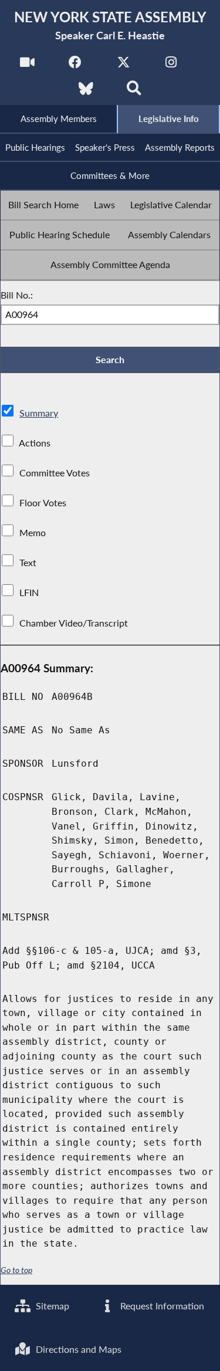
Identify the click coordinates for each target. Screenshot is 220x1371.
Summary (38, 412)
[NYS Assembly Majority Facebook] (75, 65)
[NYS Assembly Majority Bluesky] (86, 92)
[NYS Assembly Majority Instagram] (171, 65)
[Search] (134, 92)
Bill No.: (17, 294)
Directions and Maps (77, 1349)
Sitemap (51, 1305)
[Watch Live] (27, 65)
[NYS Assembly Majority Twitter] (123, 65)
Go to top (16, 1270)
